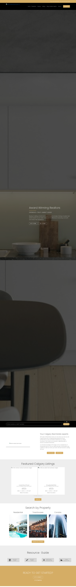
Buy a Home (33, 223)
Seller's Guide (32, 560)
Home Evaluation (66, 560)
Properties (33, 6)
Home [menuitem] (29, 6)
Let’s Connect (38, 577)
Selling (43, 6)
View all (38, 499)
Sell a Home (43, 223)
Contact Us (66, 6)
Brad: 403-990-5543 (66, 1)
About (59, 6)
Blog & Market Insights (51, 6)
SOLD (69, 421)
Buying (39, 6)
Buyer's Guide (15, 560)
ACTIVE (65, 421)
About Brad (59, 452)
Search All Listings (38, 541)
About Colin (50, 452)
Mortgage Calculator (49, 560)
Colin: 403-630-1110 (55, 1)
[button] (55, 1)
